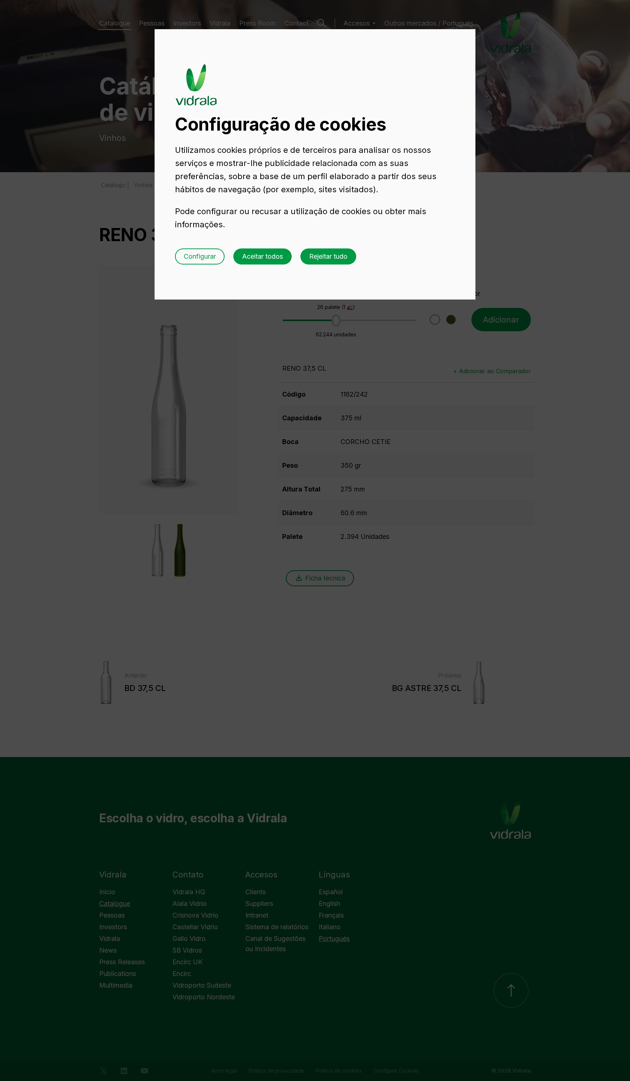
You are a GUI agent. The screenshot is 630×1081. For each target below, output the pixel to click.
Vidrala (196, 77)
